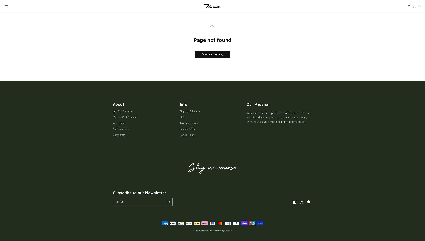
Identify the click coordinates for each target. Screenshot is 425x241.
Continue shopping (212, 54)
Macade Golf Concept (125, 117)
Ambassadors (121, 129)
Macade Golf (207, 231)
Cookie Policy (187, 135)
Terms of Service (189, 123)
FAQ (182, 117)
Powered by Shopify (222, 231)
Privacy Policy (187, 129)
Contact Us (119, 135)
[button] (6, 6)
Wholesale (118, 123)
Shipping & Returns (190, 111)
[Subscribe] (168, 202)
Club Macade (125, 111)
